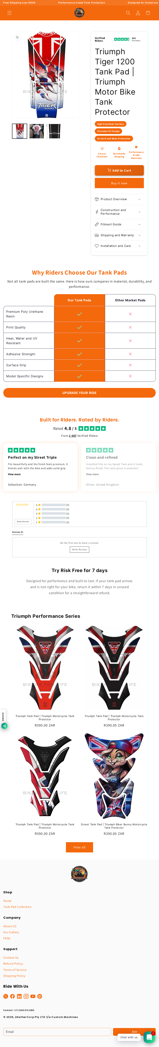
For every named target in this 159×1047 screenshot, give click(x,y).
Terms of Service (14, 970)
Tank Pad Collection (17, 907)
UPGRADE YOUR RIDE (79, 392)
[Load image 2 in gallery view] (36, 131)
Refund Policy (13, 964)
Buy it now (119, 183)
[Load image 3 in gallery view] (53, 131)
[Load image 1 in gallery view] (19, 131)
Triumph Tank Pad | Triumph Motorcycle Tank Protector (45, 717)
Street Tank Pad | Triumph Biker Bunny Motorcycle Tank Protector (114, 826)
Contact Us (11, 958)
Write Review (79, 549)
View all (79, 847)
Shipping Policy (14, 976)
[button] (9, 13)
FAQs (6, 938)
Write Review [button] (23, 521)
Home (7, 901)
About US (9, 926)
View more (14, 474)
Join (134, 1031)
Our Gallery (11, 932)
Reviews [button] (17, 532)
